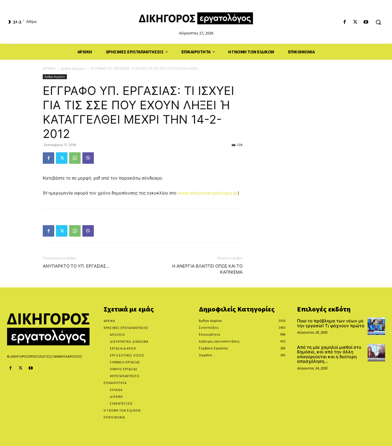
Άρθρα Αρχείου (73, 68)
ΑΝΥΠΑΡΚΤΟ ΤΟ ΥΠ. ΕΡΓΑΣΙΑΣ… (76, 266)
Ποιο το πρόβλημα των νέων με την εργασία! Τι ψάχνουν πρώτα (330, 323)
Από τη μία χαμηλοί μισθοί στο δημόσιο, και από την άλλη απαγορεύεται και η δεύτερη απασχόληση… (329, 354)
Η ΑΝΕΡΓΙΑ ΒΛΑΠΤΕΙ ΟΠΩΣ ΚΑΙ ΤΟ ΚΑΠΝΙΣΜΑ (207, 269)
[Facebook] (344, 22)
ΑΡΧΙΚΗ (49, 68)
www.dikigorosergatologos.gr (208, 193)
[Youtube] (366, 22)
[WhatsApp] (75, 158)
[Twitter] (355, 22)
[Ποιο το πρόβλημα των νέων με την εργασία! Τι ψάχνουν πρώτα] (376, 326)
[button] (378, 22)
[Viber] (88, 158)
